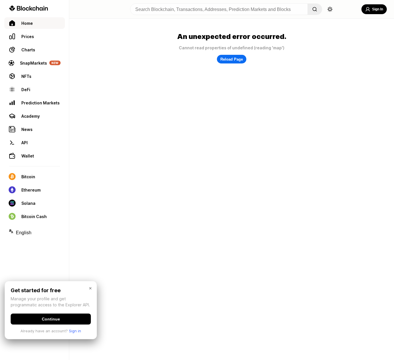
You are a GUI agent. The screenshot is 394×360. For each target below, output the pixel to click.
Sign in (75, 331)
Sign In (377, 9)
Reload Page (231, 59)
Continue (51, 319)
